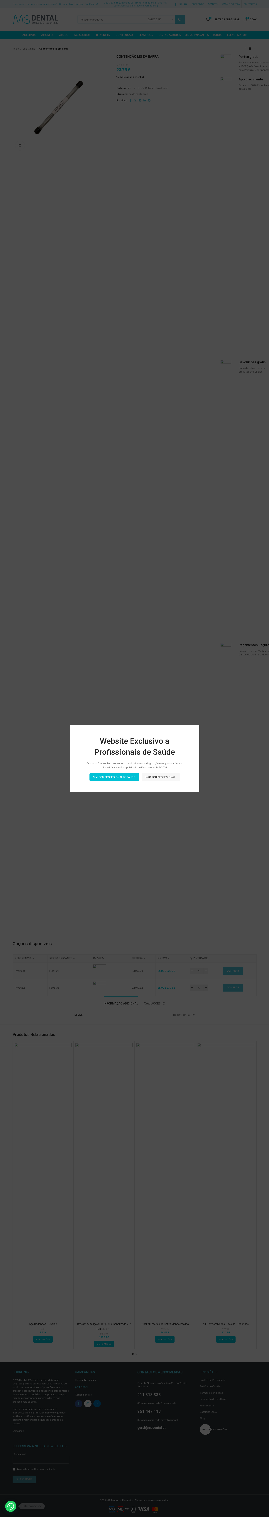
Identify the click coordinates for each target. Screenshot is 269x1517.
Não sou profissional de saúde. (161, 777)
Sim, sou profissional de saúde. (114, 777)
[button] (10, 1506)
